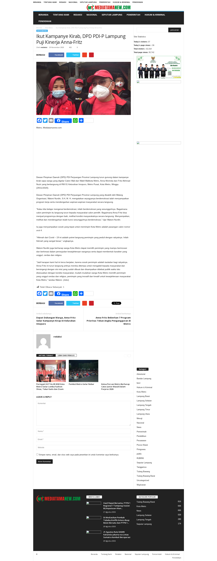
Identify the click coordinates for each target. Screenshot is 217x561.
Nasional (73, 2)
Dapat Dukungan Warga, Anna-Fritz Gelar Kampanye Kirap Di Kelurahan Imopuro (56, 320)
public (139, 454)
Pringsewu (141, 449)
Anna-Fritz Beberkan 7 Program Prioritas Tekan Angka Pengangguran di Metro (109, 320)
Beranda (37, 2)
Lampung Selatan (144, 401)
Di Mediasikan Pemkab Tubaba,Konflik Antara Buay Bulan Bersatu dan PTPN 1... (116, 520)
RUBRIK (140, 458)
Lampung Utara (143, 414)
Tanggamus (142, 467)
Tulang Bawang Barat (146, 476)
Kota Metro (49, 28)
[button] (179, 18)
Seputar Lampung (88, 2)
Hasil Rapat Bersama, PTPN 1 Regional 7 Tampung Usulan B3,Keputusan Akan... (116, 506)
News (139, 427)
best (138, 383)
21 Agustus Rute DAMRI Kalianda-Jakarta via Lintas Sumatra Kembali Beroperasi (116, 535)
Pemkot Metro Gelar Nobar (81, 384)
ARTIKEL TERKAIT (46, 355)
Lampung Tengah (144, 405)
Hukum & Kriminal (121, 2)
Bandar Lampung (144, 378)
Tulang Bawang (143, 471)
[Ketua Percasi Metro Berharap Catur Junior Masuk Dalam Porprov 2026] (116, 371)
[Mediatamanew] (108, 7)
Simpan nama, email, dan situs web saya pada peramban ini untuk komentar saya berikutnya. (79, 455)
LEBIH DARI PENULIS (66, 355)
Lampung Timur (143, 409)
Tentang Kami (50, 2)
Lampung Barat (143, 396)
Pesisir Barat (142, 445)
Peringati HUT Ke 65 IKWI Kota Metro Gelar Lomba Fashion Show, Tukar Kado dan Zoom (50, 386)
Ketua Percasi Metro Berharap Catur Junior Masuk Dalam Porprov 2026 (115, 386)
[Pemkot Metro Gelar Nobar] (83, 371)
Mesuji (139, 418)
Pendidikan (137, 2)
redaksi (44, 47)
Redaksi (62, 2)
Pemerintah (104, 2)
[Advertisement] (83, 153)
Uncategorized (143, 480)
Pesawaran (141, 440)
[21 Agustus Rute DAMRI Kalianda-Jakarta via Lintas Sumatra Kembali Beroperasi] (93, 536)
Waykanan (141, 485)
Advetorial (141, 374)
